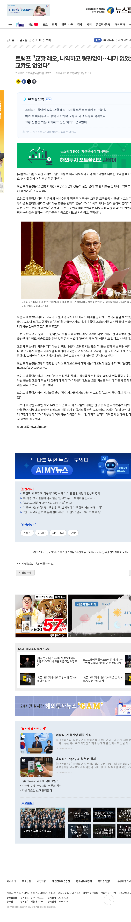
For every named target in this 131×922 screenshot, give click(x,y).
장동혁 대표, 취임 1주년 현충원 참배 (104, 831)
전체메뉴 (10, 24)
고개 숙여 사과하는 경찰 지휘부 (79, 814)
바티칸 (42, 533)
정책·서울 (67, 24)
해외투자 (120, 24)
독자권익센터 (104, 881)
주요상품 (26, 881)
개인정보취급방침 (61, 881)
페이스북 (23, 81)
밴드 (34, 81)
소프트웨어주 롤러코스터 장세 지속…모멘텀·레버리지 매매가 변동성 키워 (103, 661)
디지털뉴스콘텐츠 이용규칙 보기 (37, 563)
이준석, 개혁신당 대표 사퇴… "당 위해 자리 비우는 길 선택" (79, 831)
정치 (54, 24)
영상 (30, 24)
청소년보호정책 (84, 881)
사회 (89, 24)
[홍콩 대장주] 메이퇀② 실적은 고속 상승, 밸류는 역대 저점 (103, 679)
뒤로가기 (26, 572)
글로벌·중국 (103, 24)
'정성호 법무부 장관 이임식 (37, 830)
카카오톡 (18, 81)
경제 (79, 24)
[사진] (36, 743)
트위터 (29, 81)
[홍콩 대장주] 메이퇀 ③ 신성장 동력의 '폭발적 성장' (57, 679)
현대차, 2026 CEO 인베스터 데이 (104, 814)
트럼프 (27, 533)
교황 (73, 533)
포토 (45, 24)
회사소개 (11, 881)
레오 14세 (58, 533)
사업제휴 (41, 881)
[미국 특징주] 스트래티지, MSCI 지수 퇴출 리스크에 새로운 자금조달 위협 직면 (57, 661)
